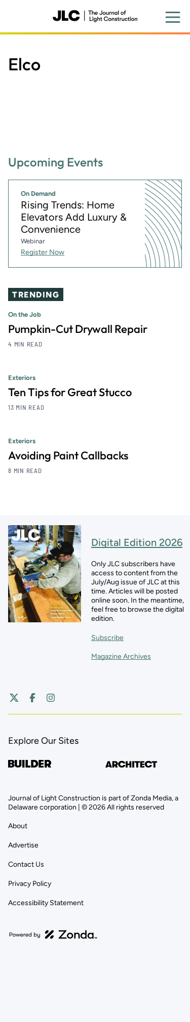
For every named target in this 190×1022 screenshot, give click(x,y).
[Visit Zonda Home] (53, 934)
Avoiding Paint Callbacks (68, 455)
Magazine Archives (121, 656)
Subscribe (107, 637)
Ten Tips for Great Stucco (70, 392)
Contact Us (26, 864)
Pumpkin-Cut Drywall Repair (77, 329)
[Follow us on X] (14, 698)
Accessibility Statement (46, 903)
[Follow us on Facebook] (32, 698)
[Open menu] (173, 17)
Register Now (42, 252)
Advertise (23, 845)
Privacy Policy (29, 883)
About (17, 826)
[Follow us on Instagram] (51, 698)
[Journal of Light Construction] (95, 16)
